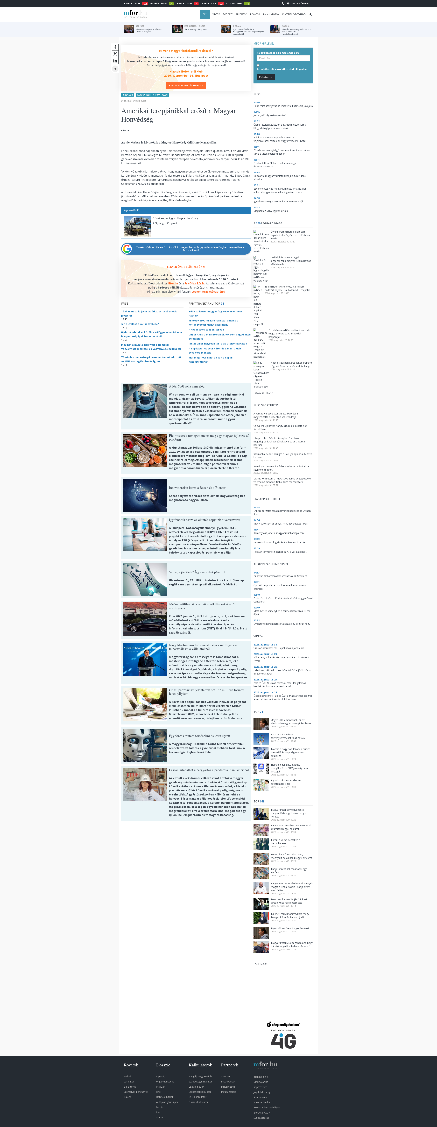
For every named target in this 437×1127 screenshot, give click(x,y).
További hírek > (263, 392)
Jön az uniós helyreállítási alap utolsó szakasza (218, 343)
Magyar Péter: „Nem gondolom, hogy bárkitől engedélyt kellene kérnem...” (292, 944)
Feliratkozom (266, 77)
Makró (127, 1076)
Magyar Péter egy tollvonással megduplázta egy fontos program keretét (289, 813)
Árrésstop (241, 14)
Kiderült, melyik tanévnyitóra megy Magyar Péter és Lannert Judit (290, 915)
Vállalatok (129, 1081)
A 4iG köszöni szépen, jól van (206, 329)
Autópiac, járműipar (167, 1102)
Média (159, 1107)
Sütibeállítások (261, 1117)
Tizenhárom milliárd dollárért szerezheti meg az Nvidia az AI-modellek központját (290, 333)
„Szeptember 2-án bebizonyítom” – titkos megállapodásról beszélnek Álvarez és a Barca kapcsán (279, 441)
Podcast (227, 14)
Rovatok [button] (255, 14)
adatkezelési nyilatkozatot (277, 69)
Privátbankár (228, 1081)
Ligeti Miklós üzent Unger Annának (290, 928)
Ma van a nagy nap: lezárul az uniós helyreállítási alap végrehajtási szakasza (290, 752)
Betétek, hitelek (164, 1097)
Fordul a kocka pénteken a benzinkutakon (285, 841)
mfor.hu (225, 1076)
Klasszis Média (261, 1102)
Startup (160, 1117)
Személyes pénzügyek (136, 1091)
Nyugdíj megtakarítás (200, 1076)
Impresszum (260, 1087)
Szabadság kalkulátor (200, 1081)
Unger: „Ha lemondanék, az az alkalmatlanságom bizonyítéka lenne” (291, 721)
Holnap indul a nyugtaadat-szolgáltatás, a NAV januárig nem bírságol (289, 768)
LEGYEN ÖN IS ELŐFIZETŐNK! (186, 267)
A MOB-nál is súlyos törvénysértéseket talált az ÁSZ (288, 736)
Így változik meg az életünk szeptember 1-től (286, 782)
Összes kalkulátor (198, 1102)
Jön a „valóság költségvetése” (140, 324)
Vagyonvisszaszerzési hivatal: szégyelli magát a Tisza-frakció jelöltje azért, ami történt (292, 887)
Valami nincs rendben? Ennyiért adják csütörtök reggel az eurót (291, 827)
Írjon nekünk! (260, 1076)
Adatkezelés (260, 1097)
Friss (205, 14)
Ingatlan (160, 1086)
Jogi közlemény (261, 1092)
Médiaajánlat (260, 1081)
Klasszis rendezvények (294, 14)
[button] (282, 4)
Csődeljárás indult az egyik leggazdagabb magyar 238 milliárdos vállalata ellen (291, 261)
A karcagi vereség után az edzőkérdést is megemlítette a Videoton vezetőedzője (275, 415)
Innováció (128, 95)
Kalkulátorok (271, 14)
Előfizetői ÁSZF (261, 1112)
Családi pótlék (196, 1086)
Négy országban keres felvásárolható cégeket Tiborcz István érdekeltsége (291, 364)
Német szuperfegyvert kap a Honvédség (175, 218)
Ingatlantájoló (228, 1091)
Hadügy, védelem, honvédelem (152, 95)
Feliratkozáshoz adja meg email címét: (279, 52)
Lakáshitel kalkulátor (200, 1091)
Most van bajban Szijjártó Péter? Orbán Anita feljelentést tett (289, 901)
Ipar (158, 1112)
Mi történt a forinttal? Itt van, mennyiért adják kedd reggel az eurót (291, 856)
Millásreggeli (228, 1086)
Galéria (127, 1097)
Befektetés (130, 1086)
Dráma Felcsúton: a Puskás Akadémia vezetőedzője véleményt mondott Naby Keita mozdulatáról (282, 480)
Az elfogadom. (282, 69)
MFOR (135, 14)
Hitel (158, 1091)
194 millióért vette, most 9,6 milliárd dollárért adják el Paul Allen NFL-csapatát (287, 288)
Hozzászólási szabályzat (266, 1107)
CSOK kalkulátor (197, 1097)
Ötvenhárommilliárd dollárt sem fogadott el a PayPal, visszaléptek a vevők (290, 235)
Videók (216, 14)
